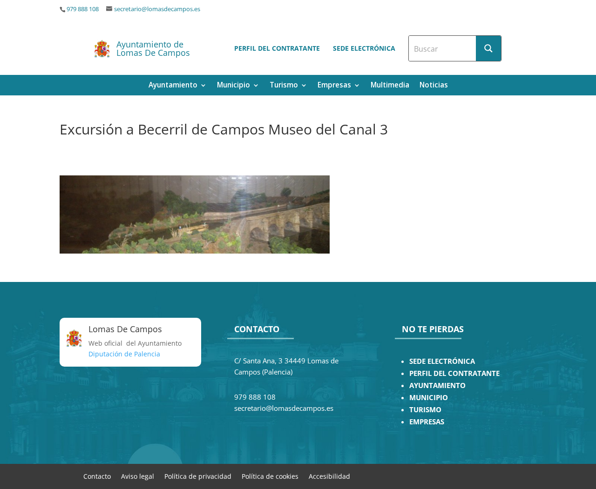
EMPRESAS (426, 422)
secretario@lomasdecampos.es (157, 9)
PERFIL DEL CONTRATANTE (454, 373)
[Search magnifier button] (488, 48)
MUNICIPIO (428, 397)
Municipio (233, 86)
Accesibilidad (329, 476)
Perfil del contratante (277, 48)
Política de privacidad (197, 476)
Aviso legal (137, 476)
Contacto (97, 476)
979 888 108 (83, 9)
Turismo (284, 86)
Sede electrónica (364, 48)
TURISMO (425, 410)
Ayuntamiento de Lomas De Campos (153, 48)
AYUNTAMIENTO (437, 385)
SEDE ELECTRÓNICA (442, 361)
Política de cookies (270, 476)
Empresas (334, 86)
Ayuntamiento (173, 86)
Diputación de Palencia (124, 353)
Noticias (434, 86)
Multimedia (390, 86)
